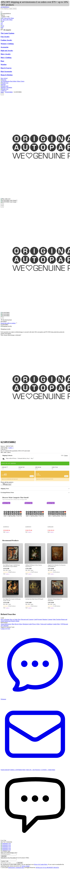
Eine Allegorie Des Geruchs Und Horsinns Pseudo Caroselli (12, 599)
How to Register (5, 619)
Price (19, 619)
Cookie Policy (56, 624)
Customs (50, 619)
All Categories (4, 625)
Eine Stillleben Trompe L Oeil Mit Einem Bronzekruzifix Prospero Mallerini (11, 566)
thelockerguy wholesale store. (16, 867)
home (2, 92)
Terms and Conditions (46, 624)
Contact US (4, 628)
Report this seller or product (8, 323)
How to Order (14, 619)
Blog (13, 624)
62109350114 (6, 526)
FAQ (8, 628)
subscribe (3, 856)
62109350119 (28, 526)
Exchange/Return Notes (7, 492)
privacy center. (26, 866)
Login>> (7, 532)
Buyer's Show (18, 624)
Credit (35, 619)
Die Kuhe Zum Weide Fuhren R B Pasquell (34, 599)
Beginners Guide (27, 624)
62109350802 (9, 92)
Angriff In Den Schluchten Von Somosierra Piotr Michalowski (56, 566)
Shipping (44, 619)
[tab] (35, 335)
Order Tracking (57, 619)
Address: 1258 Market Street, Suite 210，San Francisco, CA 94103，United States (32, 769)
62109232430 (50, 526)
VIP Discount (64, 624)
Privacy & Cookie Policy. (41, 864)
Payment (39, 619)
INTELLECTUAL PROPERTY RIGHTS (47, 867)
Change (66, 455)
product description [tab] (6, 333)
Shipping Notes (5, 488)
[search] (1, 12)
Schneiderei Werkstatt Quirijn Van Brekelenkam (55, 599)
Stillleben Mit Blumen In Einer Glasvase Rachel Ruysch (34, 566)
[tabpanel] (35, 387)
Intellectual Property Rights (12, 621)
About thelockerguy (6, 624)
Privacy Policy (36, 624)
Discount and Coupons (27, 619)
